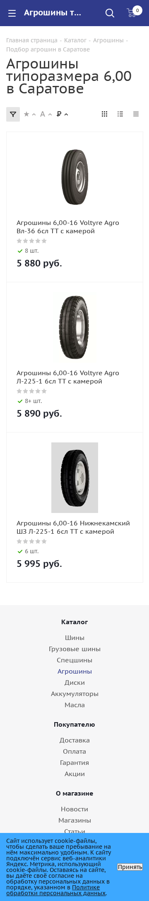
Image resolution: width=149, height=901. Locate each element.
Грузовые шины (75, 649)
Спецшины (74, 660)
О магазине (75, 793)
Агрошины (75, 671)
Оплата (74, 751)
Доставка (75, 740)
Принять (130, 867)
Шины (74, 637)
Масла (75, 705)
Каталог (74, 622)
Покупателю (74, 724)
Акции (75, 773)
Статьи (74, 831)
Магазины (74, 820)
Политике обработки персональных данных (56, 890)
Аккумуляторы (75, 693)
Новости (74, 809)
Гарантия (74, 762)
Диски (75, 682)
